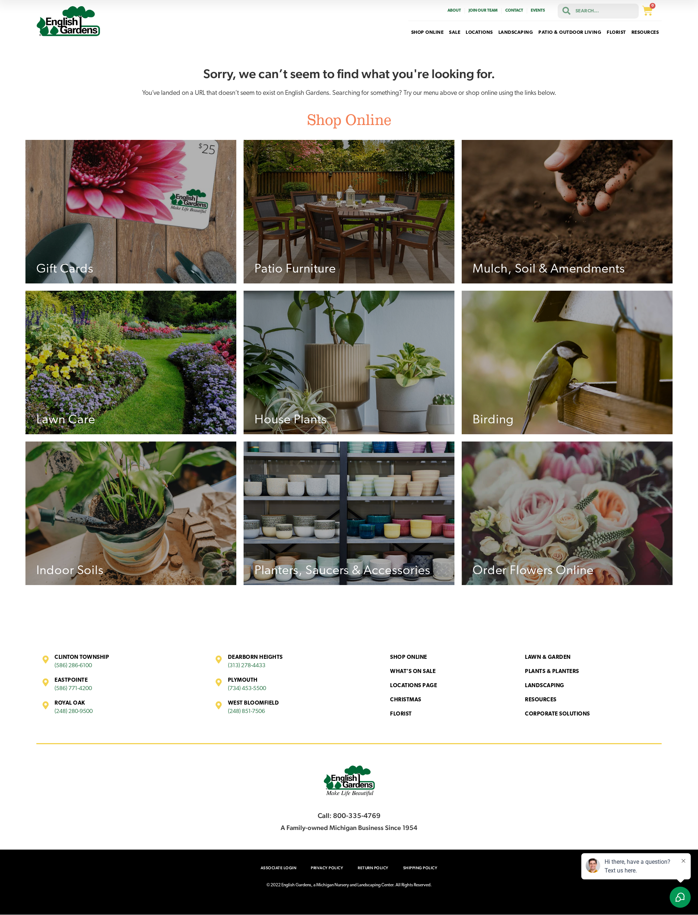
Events (538, 11)
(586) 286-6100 (73, 666)
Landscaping (544, 686)
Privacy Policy (327, 868)
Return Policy (373, 868)
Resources (541, 700)
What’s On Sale (413, 671)
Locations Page (413, 686)
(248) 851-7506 (246, 711)
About (454, 11)
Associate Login (279, 868)
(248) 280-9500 (74, 711)
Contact (514, 11)
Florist (401, 714)
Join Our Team (483, 11)
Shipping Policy (420, 868)
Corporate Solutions (557, 714)
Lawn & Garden (548, 657)
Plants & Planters (552, 671)
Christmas (405, 700)
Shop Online (408, 657)
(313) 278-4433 (246, 666)
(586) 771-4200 (73, 689)
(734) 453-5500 (247, 689)
